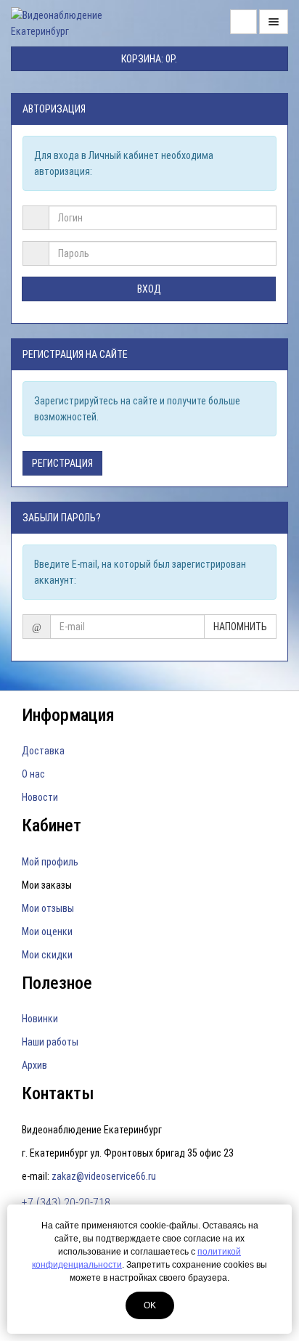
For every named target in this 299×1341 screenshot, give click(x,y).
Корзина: (148, 59)
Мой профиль (50, 862)
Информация (68, 715)
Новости (40, 797)
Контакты (58, 1093)
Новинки (40, 1018)
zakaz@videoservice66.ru (104, 1176)
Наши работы (50, 1042)
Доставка (43, 751)
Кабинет (51, 825)
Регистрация (62, 463)
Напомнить (240, 626)
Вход (149, 289)
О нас (33, 774)
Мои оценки (47, 931)
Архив (34, 1065)
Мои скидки (47, 955)
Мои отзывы (48, 908)
